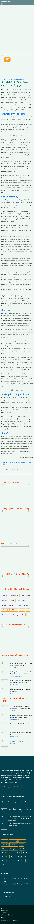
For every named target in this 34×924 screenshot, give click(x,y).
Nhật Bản (14, 610)
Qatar (22, 595)
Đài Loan (4, 849)
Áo (28, 615)
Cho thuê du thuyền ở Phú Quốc (20, 741)
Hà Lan (8, 615)
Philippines (13, 845)
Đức (28, 610)
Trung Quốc (21, 600)
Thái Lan (5, 595)
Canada (4, 600)
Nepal (29, 595)
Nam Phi (11, 605)
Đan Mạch (16, 615)
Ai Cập (19, 605)
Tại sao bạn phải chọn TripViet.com (18, 802)
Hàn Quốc (5, 610)
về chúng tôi (5, 911)
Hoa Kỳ (12, 600)
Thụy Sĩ (20, 857)
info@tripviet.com (9, 892)
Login (10, 469)
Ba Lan (27, 857)
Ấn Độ (4, 605)
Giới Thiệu (4, 913)
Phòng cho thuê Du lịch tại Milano (21, 724)
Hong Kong (14, 595)
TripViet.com (7, 896)
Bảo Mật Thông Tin (7, 915)
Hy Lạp (26, 605)
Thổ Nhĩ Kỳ (5, 857)
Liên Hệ (3, 917)
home (2, 908)
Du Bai (22, 610)
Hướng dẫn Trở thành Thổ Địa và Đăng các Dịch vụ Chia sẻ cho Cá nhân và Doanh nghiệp (19, 818)
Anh (23, 615)
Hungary (11, 853)
